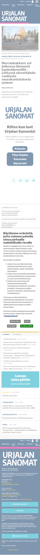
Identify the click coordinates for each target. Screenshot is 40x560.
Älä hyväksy (15, 321)
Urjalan (14, 246)
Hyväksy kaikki (26, 326)
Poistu (27, 321)
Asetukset (12, 326)
